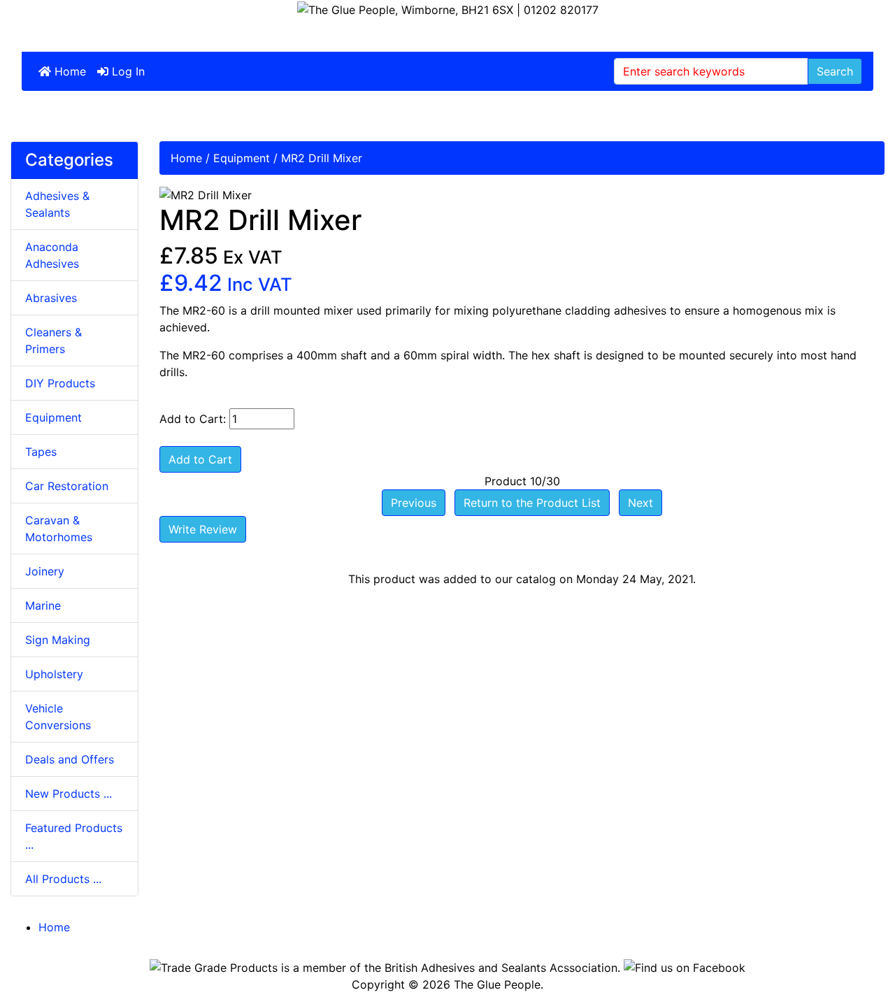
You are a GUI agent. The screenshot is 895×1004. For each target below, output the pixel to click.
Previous (413, 503)
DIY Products (60, 383)
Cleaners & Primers (53, 340)
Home (68, 71)
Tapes (41, 452)
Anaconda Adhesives (52, 255)
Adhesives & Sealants (57, 204)
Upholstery (54, 674)
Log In (126, 71)
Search (835, 71)
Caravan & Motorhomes (58, 528)
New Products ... (68, 794)
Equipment (241, 158)
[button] (852, 962)
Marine (43, 605)
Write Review (203, 529)
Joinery (44, 571)
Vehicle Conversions (58, 716)
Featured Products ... (73, 836)
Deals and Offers (69, 759)
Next (640, 503)
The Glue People (497, 984)
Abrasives (51, 298)
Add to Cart (200, 459)
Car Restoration (66, 486)
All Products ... (63, 879)
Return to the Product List (532, 503)
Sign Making (57, 640)
